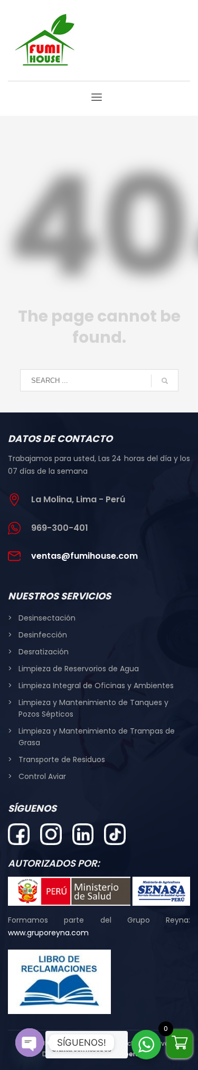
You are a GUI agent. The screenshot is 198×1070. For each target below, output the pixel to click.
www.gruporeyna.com (48, 932)
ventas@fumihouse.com (84, 556)
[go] (164, 381)
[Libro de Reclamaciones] (59, 982)
